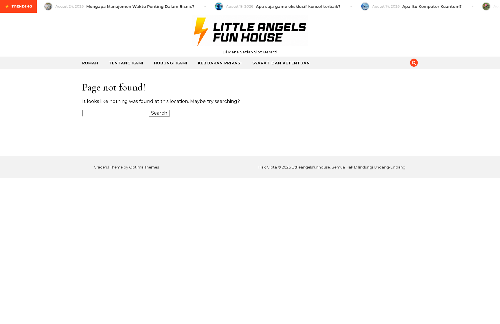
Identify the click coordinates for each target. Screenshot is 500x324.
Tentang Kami (126, 63)
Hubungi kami (171, 63)
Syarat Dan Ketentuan (281, 63)
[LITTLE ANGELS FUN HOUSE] (250, 32)
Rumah (90, 63)
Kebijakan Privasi (220, 63)
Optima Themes (144, 167)
